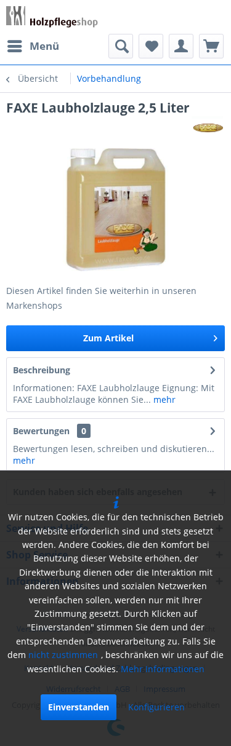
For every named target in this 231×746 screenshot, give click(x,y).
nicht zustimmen (63, 655)
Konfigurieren (156, 707)
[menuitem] (32, 46)
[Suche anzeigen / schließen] (120, 46)
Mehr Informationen (163, 669)
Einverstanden (78, 707)
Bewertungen (41, 431)
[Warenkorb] (211, 46)
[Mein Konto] (181, 46)
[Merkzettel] (151, 46)
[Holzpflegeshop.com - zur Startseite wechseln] (52, 17)
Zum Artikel (108, 338)
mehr (163, 399)
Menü (44, 46)
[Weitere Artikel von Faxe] (208, 127)
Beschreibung (41, 370)
